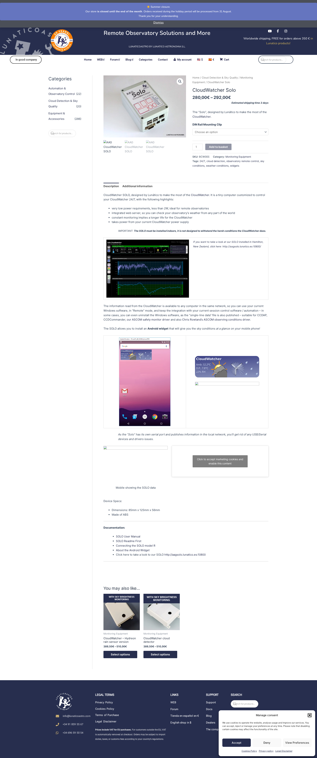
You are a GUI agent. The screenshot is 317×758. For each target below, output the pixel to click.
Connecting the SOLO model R (135, 545)
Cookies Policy (249, 751)
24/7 (202, 161)
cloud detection (216, 161)
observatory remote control (242, 161)
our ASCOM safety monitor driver (148, 319)
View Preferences (297, 742)
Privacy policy (266, 751)
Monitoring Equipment (238, 156)
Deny (266, 742)
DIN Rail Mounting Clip (207, 124)
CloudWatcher (201, 116)
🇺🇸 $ (200, 59)
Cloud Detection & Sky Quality (220, 77)
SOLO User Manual (128, 536)
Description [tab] (111, 186)
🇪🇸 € (211, 59)
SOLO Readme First (128, 541)
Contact (163, 59)
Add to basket (218, 147)
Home (88, 59)
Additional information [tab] (137, 186)
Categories (145, 59)
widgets (234, 165)
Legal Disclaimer (283, 751)
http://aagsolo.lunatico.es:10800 (185, 554)
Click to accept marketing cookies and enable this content (220, 461)
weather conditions (217, 165)
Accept (236, 742)
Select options (120, 654)
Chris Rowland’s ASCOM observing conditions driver (216, 319)
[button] (309, 715)
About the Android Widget (133, 550)
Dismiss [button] (158, 22)
